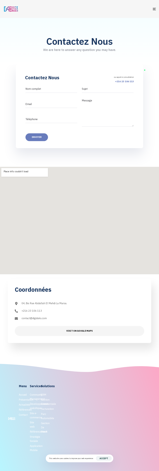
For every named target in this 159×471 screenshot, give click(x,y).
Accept (104, 458)
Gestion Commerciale (45, 401)
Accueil (23, 394)
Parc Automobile (45, 416)
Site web (32, 424)
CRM (43, 394)
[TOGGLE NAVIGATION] (130, 9)
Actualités (23, 404)
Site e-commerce (34, 415)
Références (23, 409)
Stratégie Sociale (34, 438)
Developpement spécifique (34, 406)
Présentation (23, 399)
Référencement (34, 431)
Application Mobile (34, 448)
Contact (23, 414)
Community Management (34, 396)
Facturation (45, 408)
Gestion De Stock (45, 427)
